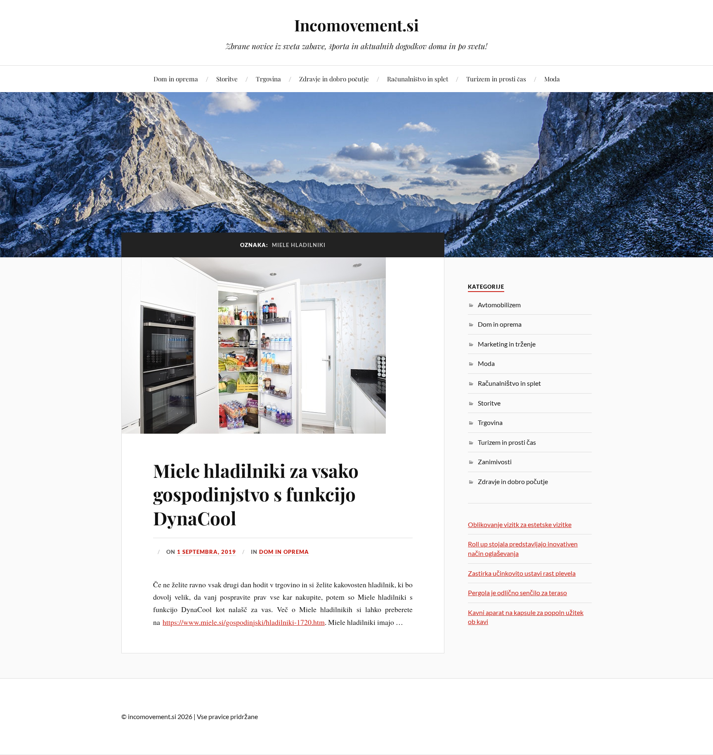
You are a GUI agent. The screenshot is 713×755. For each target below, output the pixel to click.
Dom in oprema (175, 78)
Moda (552, 78)
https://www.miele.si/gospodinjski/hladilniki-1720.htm (244, 622)
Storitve (227, 78)
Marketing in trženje (507, 344)
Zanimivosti (495, 461)
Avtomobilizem (499, 305)
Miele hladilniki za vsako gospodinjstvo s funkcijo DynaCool (256, 494)
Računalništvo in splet (417, 78)
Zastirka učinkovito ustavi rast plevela (522, 573)
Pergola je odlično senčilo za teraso (517, 592)
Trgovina (268, 78)
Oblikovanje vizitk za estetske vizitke (519, 524)
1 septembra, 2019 (206, 551)
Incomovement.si (356, 25)
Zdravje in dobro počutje (334, 78)
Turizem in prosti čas (496, 78)
